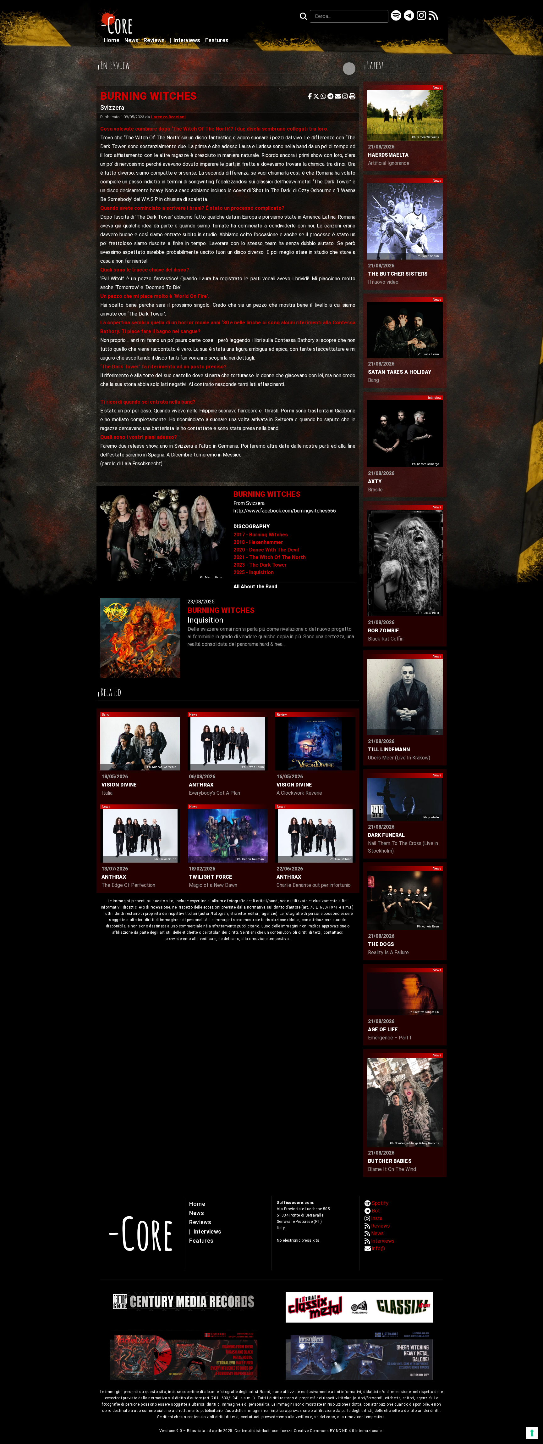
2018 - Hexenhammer (258, 542)
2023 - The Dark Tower (260, 565)
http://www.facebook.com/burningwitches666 (284, 511)
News (132, 40)
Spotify (380, 1203)
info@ (378, 1248)
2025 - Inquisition (253, 572)
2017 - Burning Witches (260, 535)
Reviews (155, 40)
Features (216, 40)
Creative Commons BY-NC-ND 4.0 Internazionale (338, 1431)
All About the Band (255, 587)
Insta (376, 1218)
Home (112, 40)
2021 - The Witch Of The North (269, 557)
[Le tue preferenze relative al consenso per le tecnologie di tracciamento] (532, 1433)
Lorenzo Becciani (168, 117)
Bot (376, 1211)
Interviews (185, 40)
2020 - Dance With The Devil (266, 550)
